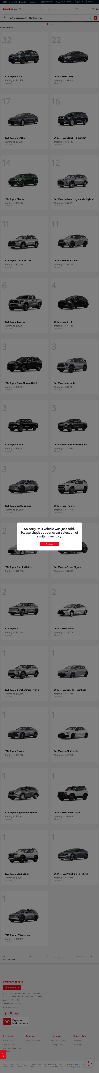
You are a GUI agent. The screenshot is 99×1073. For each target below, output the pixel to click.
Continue (49, 544)
